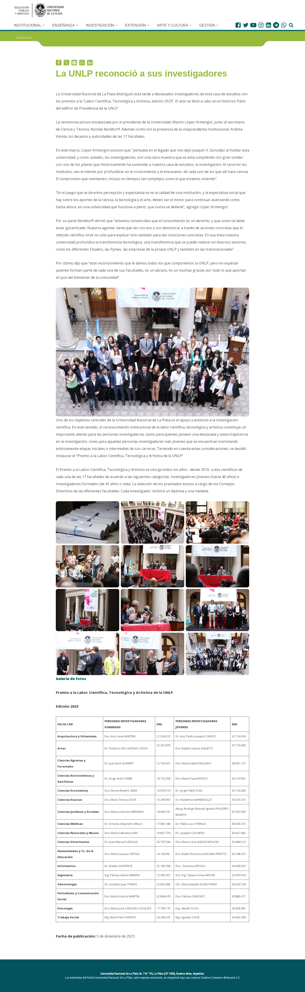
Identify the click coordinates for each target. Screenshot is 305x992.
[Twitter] (246, 25)
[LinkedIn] (268, 25)
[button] (43, 25)
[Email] (74, 62)
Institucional (24, 37)
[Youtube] (253, 25)
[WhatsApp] (284, 25)
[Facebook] (238, 25)
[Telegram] (276, 25)
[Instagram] (261, 25)
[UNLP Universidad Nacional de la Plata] (39, 10)
